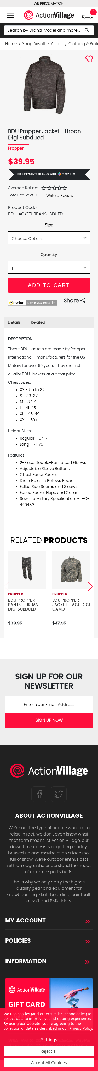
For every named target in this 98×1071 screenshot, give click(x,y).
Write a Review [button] (59, 196)
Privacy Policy (80, 1028)
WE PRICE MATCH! (49, 4)
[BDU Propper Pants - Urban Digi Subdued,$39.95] (27, 569)
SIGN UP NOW (49, 720)
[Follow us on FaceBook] (39, 794)
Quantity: (49, 255)
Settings (49, 1039)
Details (14, 323)
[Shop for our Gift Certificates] (49, 1004)
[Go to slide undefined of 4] (6, 586)
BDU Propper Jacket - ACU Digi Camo (71, 604)
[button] (49, 174)
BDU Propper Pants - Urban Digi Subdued (23, 604)
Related (38, 323)
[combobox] (49, 30)
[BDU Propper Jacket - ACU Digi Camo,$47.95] (71, 569)
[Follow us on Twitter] (59, 794)
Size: (49, 225)
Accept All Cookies (49, 1062)
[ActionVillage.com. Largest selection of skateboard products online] (48, 772)
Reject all (49, 1051)
